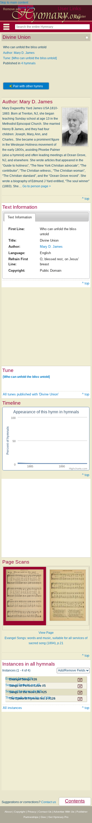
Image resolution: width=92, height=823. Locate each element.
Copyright (19, 811)
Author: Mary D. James (18, 53)
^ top (85, 199)
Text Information (20, 217)
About (8, 811)
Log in (63, 16)
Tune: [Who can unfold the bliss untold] (30, 58)
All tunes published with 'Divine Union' (31, 394)
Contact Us (44, 811)
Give (43, 817)
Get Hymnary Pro (58, 817)
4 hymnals (28, 63)
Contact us (48, 802)
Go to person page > (36, 186)
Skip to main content (14, 2)
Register (80, 16)
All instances (12, 708)
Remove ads (12, 9)
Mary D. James (51, 246)
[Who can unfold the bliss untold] (26, 377)
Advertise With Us (63, 811)
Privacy (32, 811)
